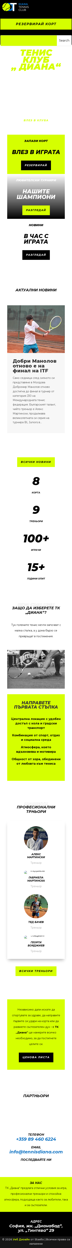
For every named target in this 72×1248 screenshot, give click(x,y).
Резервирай (36, 165)
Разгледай (36, 210)
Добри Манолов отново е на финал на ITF (34, 366)
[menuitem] (50, 7)
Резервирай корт (36, 24)
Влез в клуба (36, 120)
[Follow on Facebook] (31, 1165)
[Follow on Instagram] (39, 1165)
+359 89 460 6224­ (36, 1139)
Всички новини (36, 462)
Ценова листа (36, 1057)
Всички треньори (36, 971)
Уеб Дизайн (21, 1239)
